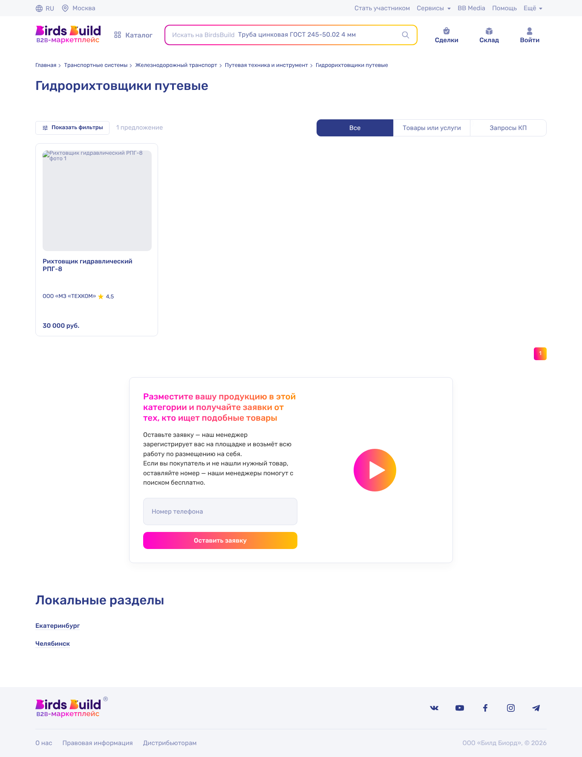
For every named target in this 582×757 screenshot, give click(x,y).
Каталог (139, 35)
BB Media (471, 8)
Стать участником (382, 8)
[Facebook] (485, 708)
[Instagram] (511, 708)
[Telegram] (536, 708)
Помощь (504, 8)
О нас (43, 743)
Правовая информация (98, 743)
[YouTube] (459, 708)
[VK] (434, 708)
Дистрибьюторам (170, 743)
